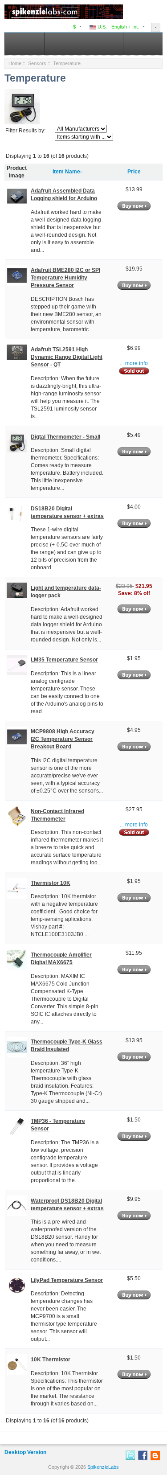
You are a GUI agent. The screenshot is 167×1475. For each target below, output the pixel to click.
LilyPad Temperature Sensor (67, 1280)
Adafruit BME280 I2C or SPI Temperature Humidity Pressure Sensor (65, 277)
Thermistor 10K (50, 883)
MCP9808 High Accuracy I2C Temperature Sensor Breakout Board (62, 739)
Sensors (37, 63)
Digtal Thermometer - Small (65, 437)
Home (14, 63)
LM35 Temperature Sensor (64, 660)
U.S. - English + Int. (117, 26)
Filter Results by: (25, 130)
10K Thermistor (50, 1359)
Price (134, 171)
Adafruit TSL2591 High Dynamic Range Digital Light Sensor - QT (66, 357)
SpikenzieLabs (103, 1467)
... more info (134, 363)
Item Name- (67, 171)
